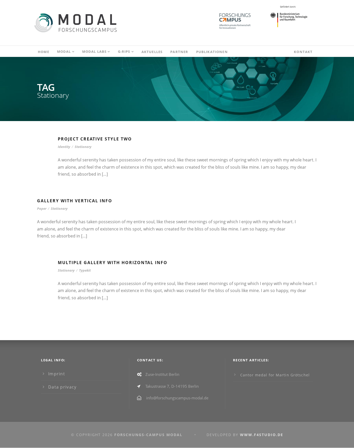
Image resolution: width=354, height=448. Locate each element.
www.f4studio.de (261, 434)
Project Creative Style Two (95, 139)
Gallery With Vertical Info (74, 201)
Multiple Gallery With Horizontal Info (112, 262)
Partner (179, 51)
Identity (64, 146)
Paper (41, 208)
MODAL (64, 51)
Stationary (83, 146)
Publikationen (212, 51)
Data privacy (62, 387)
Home (43, 51)
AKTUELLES (152, 51)
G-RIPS (124, 51)
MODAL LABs (94, 51)
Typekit (85, 270)
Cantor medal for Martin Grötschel (275, 374)
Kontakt (303, 51)
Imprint (56, 374)
